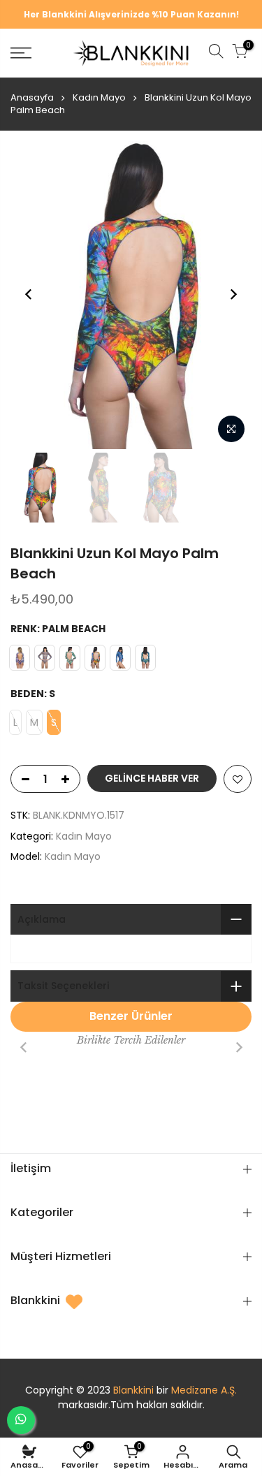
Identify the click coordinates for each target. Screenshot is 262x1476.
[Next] (233, 294)
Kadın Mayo (99, 97)
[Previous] (28, 294)
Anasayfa (32, 97)
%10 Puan (173, 14)
